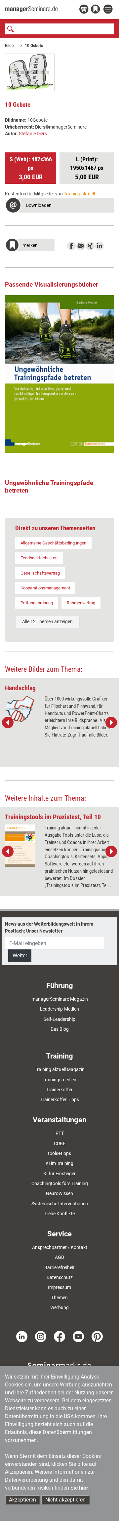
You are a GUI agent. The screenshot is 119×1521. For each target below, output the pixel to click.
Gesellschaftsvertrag (40, 573)
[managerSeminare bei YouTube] (78, 1336)
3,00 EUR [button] (31, 168)
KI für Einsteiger (59, 1173)
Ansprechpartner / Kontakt (59, 1247)
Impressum (59, 1287)
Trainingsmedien (59, 1079)
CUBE (59, 1143)
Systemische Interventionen (59, 1203)
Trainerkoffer (59, 1089)
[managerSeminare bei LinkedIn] (22, 1336)
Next (111, 722)
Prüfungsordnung (36, 602)
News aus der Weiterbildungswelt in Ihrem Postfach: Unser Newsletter (49, 927)
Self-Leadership (59, 1019)
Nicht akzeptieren (65, 1500)
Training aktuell (79, 193)
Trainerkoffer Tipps (59, 1099)
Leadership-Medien (59, 1009)
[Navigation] (108, 9)
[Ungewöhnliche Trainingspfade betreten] (59, 374)
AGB (59, 1257)
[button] (59, 206)
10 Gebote (34, 45)
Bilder (10, 45)
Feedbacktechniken (39, 557)
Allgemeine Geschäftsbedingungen (53, 542)
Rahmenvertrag (81, 602)
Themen (59, 1297)
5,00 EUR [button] (86, 168)
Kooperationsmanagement (45, 587)
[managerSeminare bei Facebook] (59, 1336)
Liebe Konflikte (60, 1213)
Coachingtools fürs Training (59, 1183)
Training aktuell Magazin (60, 1069)
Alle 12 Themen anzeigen (47, 621)
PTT (60, 1133)
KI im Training (59, 1163)
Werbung (59, 1307)
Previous (8, 722)
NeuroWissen (59, 1193)
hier (83, 1488)
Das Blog (60, 1029)
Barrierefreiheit (59, 1267)
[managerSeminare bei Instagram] (41, 1336)
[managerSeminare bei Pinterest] (97, 1336)
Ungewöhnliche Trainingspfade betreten (49, 486)
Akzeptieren (22, 1500)
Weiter (20, 955)
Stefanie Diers (33, 133)
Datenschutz (60, 1277)
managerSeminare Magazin (59, 999)
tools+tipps (59, 1153)
